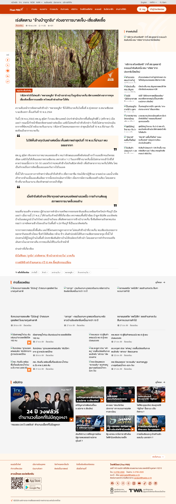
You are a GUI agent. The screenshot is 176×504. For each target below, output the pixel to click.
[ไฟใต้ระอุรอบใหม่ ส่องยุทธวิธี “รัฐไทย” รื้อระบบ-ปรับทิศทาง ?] (151, 394)
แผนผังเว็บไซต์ (16, 464)
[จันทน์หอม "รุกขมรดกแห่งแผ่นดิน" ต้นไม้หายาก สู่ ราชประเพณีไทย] (21, 352)
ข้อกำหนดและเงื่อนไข (62, 464)
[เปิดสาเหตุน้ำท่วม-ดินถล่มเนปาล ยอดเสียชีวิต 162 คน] (21, 339)
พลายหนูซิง (69, 272)
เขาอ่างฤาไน (56, 272)
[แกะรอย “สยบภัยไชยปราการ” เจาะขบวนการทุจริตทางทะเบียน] (120, 394)
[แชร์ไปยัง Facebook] (8, 60)
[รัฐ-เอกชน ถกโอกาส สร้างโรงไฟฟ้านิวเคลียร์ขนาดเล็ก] (120, 423)
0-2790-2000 (119, 472)
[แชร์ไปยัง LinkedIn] (8, 76)
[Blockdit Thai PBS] (150, 483)
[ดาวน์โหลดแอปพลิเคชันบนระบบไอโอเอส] (32, 480)
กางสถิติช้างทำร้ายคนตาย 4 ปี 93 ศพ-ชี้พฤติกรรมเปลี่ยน (43, 262)
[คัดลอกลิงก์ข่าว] (8, 81)
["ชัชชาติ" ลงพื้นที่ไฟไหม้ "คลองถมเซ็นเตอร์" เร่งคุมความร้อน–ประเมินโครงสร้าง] (130, 139)
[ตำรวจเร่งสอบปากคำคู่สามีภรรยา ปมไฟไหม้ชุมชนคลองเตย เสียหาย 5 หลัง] (130, 79)
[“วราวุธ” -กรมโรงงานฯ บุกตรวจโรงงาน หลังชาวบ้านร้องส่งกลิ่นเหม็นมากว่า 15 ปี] (88, 300)
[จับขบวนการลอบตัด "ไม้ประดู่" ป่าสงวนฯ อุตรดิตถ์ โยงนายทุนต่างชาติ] (35, 300)
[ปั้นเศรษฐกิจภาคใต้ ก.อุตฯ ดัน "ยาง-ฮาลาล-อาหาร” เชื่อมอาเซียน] (130, 108)
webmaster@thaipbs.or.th (130, 475)
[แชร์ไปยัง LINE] (8, 71)
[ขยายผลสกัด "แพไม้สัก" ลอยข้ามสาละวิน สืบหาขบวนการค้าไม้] (141, 300)
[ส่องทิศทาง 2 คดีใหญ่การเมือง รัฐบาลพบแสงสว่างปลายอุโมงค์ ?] (90, 423)
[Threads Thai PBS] (128, 483)
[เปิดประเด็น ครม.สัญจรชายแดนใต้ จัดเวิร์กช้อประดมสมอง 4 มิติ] (130, 88)
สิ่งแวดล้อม (19, 26)
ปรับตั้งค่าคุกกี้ (81, 468)
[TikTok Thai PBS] (145, 483)
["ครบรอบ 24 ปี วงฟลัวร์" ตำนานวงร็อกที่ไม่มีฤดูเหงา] (42, 404)
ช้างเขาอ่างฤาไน (83, 272)
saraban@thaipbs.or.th (143, 477)
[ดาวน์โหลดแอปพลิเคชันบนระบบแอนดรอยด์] (32, 487)
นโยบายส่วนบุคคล (39, 464)
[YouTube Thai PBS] (139, 483)
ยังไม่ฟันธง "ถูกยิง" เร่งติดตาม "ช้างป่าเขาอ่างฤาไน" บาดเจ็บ (45, 255)
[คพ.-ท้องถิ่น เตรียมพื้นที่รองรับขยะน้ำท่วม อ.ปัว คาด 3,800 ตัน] (21, 366)
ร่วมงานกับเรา (37, 468)
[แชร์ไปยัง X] (8, 65)
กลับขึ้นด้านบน (156, 457)
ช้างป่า (44, 272)
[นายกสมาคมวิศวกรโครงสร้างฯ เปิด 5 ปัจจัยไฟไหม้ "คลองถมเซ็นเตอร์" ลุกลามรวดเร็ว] (130, 117)
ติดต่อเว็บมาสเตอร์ (61, 468)
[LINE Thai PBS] (134, 483)
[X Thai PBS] (118, 483)
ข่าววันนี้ (34, 272)
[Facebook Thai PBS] (112, 483)
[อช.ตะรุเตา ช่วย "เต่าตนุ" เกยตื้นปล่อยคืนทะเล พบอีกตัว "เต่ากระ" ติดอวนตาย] (99, 352)
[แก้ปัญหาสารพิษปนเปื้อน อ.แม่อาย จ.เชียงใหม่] (90, 394)
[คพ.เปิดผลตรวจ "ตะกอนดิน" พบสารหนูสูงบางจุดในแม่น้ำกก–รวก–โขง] (99, 366)
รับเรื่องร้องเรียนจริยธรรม (85, 464)
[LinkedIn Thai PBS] (155, 483)
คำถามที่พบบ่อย (16, 468)
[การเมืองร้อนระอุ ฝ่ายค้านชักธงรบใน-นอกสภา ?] (151, 423)
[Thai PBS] (17, 9)
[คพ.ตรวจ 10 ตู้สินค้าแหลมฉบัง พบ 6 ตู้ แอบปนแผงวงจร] (99, 339)
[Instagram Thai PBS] (123, 483)
